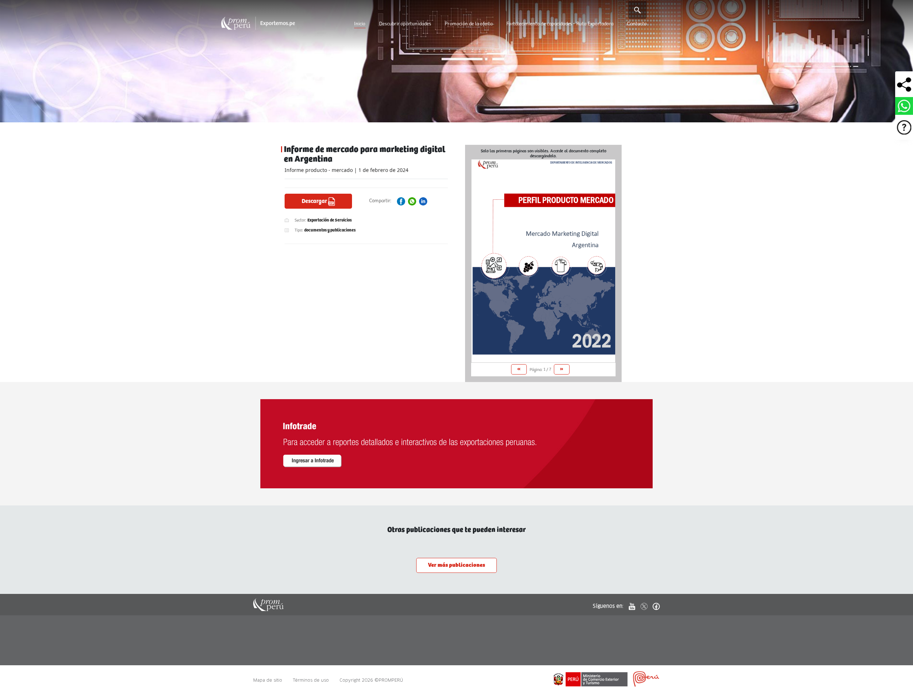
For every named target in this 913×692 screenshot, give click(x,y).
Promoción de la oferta (469, 24)
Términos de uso (311, 680)
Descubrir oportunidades (405, 24)
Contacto (637, 24)
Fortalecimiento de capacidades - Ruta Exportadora (559, 24)
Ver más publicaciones (456, 565)
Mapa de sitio (267, 680)
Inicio (359, 24)
